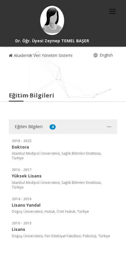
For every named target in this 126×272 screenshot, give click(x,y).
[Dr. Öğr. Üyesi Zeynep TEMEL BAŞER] (52, 20)
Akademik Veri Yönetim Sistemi (42, 55)
